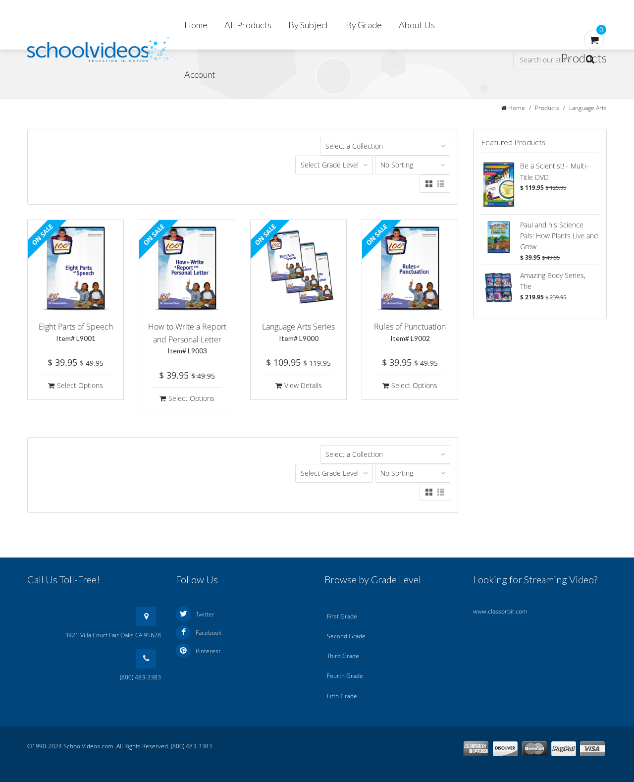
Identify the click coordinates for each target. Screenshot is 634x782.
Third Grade (343, 656)
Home (196, 24)
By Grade (364, 24)
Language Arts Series (298, 331)
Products (547, 108)
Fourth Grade (345, 675)
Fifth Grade (342, 696)
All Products (247, 24)
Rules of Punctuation (410, 331)
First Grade (342, 616)
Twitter (205, 614)
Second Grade (346, 636)
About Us (417, 24)
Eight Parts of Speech (76, 331)
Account (199, 74)
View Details (303, 385)
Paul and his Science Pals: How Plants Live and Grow (559, 236)
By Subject (308, 24)
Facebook (208, 632)
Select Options (80, 385)
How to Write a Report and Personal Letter (187, 338)
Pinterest (208, 651)
